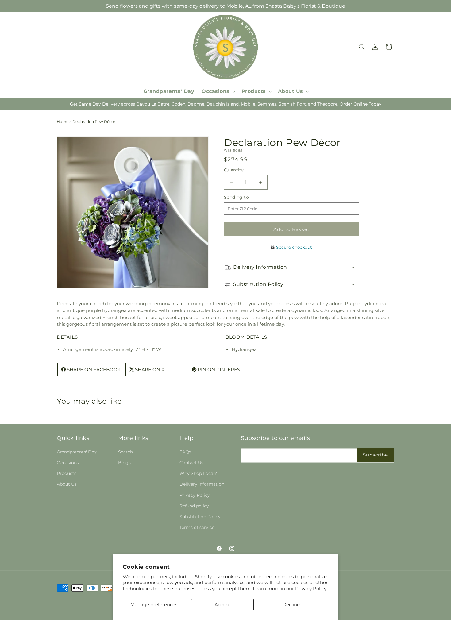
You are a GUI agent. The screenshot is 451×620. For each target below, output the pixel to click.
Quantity (234, 170)
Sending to (245, 197)
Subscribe (375, 455)
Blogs (124, 462)
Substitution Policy (200, 516)
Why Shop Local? (198, 473)
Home (62, 121)
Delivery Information (201, 484)
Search (125, 452)
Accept (222, 604)
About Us (67, 484)
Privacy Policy (310, 588)
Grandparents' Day (77, 452)
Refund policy (194, 506)
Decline (291, 604)
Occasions (68, 462)
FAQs (185, 452)
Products (66, 473)
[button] (218, 91)
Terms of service (196, 527)
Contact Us (191, 462)
